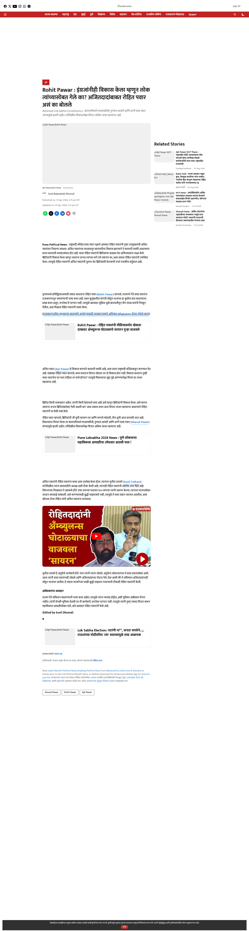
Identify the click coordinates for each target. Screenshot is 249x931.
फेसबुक (118, 678)
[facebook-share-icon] (56, 215)
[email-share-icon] (68, 215)
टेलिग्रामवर (46, 681)
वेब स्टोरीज (136, 15)
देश (75, 15)
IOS (48, 678)
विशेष (112, 15)
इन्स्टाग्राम (131, 678)
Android (145, 674)
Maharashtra (112, 671)
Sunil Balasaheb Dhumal (61, 194)
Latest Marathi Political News (62, 671)
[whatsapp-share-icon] (45, 215)
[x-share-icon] (51, 215)
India (122, 671)
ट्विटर (124, 678)
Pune (128, 671)
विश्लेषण (101, 15)
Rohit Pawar (105, 294)
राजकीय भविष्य (153, 15)
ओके (124, 927)
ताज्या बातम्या (51, 15)
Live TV (236, 6)
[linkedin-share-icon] (62, 215)
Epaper (193, 15)
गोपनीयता (162, 923)
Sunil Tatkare (132, 481)
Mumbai (137, 671)
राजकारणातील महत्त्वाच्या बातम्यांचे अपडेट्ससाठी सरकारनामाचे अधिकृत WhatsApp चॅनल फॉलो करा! (96, 313)
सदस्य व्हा (58, 654)
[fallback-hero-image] (164, 156)
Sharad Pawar (140, 422)
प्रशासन (123, 15)
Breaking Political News (88, 671)
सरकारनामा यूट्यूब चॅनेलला (98, 681)
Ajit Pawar (62, 369)
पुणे (91, 15)
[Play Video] (97, 536)
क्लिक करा (97, 661)
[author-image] (44, 194)
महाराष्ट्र (65, 15)
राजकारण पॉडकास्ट (175, 15)
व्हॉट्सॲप (60, 681)
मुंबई (83, 15)
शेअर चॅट (139, 678)
